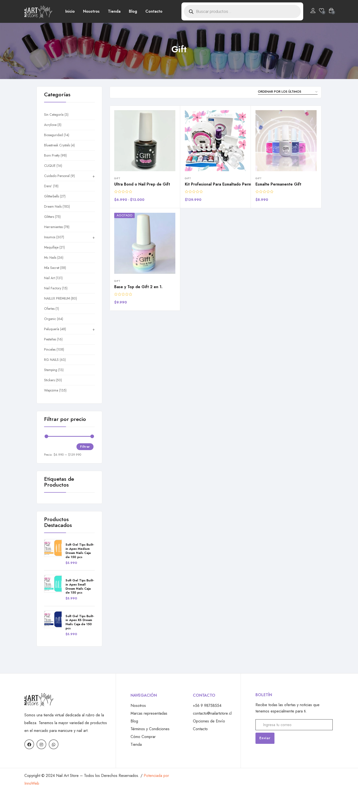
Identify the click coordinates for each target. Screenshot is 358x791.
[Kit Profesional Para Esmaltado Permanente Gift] (215, 140)
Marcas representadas (149, 713)
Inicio (70, 11)
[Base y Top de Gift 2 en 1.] (144, 243)
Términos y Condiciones (150, 729)
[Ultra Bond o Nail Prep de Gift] (144, 140)
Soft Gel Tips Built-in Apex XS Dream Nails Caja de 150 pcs (80, 622)
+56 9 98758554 (207, 705)
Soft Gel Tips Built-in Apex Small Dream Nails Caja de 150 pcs (80, 586)
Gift (117, 178)
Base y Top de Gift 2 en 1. (138, 287)
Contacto (153, 11)
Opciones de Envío (209, 721)
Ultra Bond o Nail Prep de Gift (142, 184)
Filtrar (85, 446)
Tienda (114, 11)
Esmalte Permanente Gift (278, 184)
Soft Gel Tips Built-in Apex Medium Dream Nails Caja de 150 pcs (80, 551)
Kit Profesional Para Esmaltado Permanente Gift (229, 184)
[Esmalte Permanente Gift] (286, 140)
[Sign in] (313, 11)
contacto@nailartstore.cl (212, 713)
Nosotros (91, 11)
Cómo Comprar (143, 736)
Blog (133, 11)
